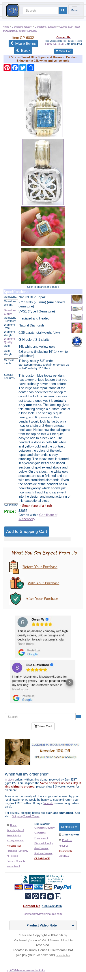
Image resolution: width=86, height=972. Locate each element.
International (13, 866)
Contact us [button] (68, 826)
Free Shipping (14, 835)
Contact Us (31, 906)
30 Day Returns (15, 840)
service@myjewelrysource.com (43, 914)
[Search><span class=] (78, 716)
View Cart (64, 51)
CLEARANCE (42, 858)
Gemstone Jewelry (44, 827)
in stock (48, 803)
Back (25, 50)
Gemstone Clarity (10, 312)
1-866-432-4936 (54, 44)
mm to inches (63, 955)
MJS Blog (64, 856)
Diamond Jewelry (43, 843)
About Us (64, 845)
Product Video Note (41, 925)
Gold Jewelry (41, 848)
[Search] (62, 10)
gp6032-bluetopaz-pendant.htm (26, 970)
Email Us (67, 840)
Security (20, 861)
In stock (9, 779)
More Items (26, 43)
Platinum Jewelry (43, 853)
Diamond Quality (9, 340)
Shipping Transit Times (25, 816)
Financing (12, 850)
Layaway (23, 850)
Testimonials (65, 851)
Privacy (11, 861)
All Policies (12, 855)
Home (13, 825)
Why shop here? (15, 830)
